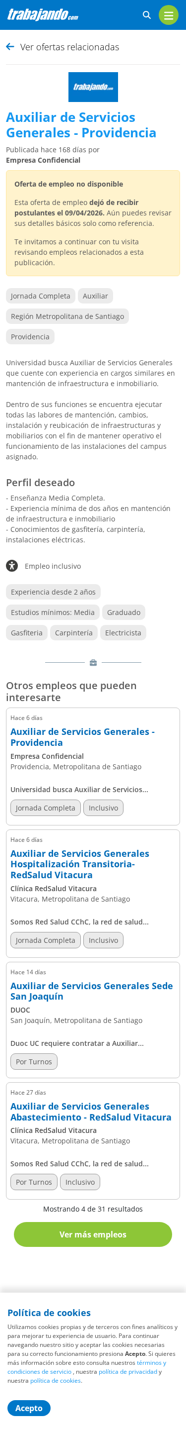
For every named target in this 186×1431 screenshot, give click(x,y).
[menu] (169, 15)
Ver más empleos (93, 1234)
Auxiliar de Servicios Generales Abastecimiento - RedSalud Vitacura (91, 1112)
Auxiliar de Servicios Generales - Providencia (82, 737)
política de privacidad (128, 1371)
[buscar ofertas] (147, 15)
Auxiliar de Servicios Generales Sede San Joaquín (91, 991)
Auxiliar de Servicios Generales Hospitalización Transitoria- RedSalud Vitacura (79, 864)
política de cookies (55, 1380)
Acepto (29, 1408)
